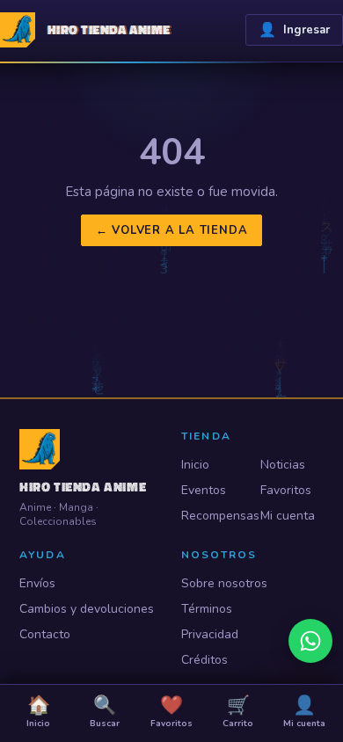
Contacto (44, 634)
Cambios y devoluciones (86, 608)
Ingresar (294, 30)
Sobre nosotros (224, 583)
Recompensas (212, 515)
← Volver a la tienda (172, 230)
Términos (206, 608)
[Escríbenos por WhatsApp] (310, 641)
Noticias (282, 464)
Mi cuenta (287, 515)
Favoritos (285, 490)
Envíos (37, 583)
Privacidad (209, 634)
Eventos (203, 490)
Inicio (195, 464)
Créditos (204, 659)
